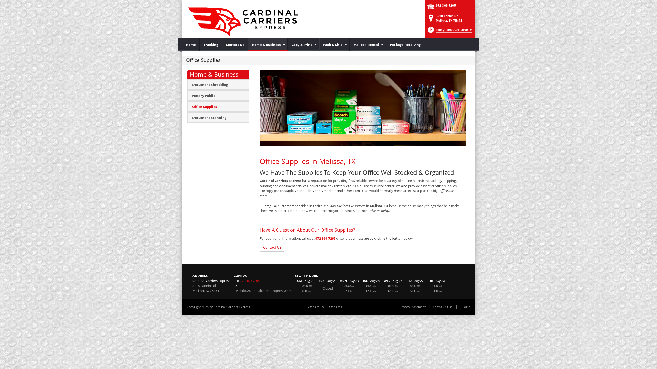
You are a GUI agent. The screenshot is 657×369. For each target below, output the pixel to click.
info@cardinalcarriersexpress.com (266, 290)
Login (466, 307)
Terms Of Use (443, 307)
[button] (449, 31)
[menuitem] (191, 44)
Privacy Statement (413, 307)
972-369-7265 (446, 5)
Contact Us (272, 247)
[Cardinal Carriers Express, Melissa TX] (244, 19)
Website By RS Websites (325, 307)
